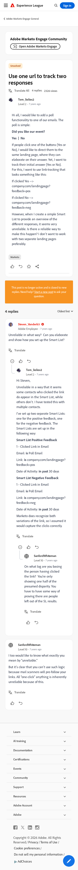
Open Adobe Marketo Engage (38, 46)
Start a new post (43, 292)
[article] (39, 343)
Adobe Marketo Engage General (22, 18)
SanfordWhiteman (45, 556)
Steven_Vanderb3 (29, 324)
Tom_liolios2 (26, 99)
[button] (21, 91)
